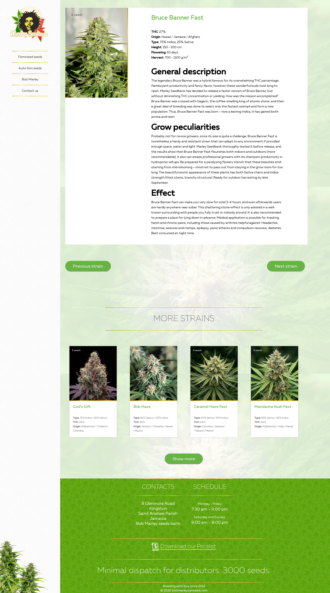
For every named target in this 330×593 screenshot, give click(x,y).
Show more (184, 459)
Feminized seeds (30, 57)
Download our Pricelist (188, 546)
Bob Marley (30, 79)
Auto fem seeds (30, 68)
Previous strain (88, 266)
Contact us (30, 90)
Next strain (286, 266)
